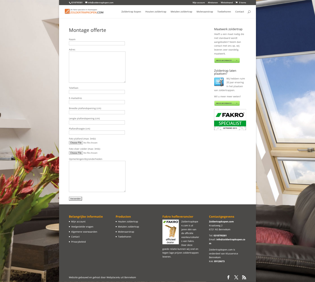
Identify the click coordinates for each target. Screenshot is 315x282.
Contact (239, 12)
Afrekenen (213, 3)
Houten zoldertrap (155, 12)
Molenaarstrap (205, 12)
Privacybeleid (78, 241)
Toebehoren (224, 12)
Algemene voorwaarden (84, 231)
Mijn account (199, 3)
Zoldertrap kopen (131, 12)
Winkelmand (227, 3)
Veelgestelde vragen (82, 226)
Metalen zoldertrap (181, 12)
